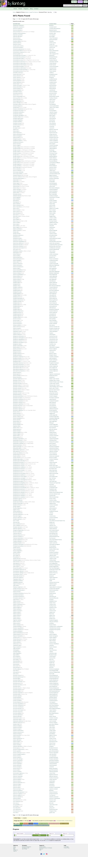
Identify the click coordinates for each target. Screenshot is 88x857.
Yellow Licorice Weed (54, 107)
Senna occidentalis (19, 170)
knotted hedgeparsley (53, 566)
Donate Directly (42, 846)
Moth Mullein (52, 725)
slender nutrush (52, 94)
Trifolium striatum (17, 618)
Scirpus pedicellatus (19, 86)
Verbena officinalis (17, 740)
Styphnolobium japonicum (21, 449)
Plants (20, 8)
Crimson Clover (52, 610)
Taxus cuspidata (20, 525)
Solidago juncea (17, 296)
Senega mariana (23, 156)
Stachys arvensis (18, 413)
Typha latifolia (16, 654)
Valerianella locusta (19, 717)
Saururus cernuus (17, 44)
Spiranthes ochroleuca (21, 386)
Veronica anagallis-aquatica (19, 754)
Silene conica (16, 208)
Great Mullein (52, 733)
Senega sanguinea (23, 164)
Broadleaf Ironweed (53, 747)
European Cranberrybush (54, 787)
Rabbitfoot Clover (53, 601)
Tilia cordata (16, 555)
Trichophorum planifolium (21, 593)
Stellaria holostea (17, 430)
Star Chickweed (52, 437)
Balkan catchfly (52, 211)
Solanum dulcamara (18, 265)
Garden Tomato (52, 266)
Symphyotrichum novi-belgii (22, 478)
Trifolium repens (17, 616)
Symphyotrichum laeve (22, 471)
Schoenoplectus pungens (21, 66)
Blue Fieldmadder (53, 194)
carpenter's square (53, 112)
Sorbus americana (19, 326)
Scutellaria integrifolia (18, 120)
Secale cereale (16, 126)
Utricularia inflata (18, 680)
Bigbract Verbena (53, 735)
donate (47, 840)
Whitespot (51, 422)
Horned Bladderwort (53, 675)
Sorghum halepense (19, 334)
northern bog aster (53, 462)
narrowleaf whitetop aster (54, 173)
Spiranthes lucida (21, 385)
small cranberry (52, 711)
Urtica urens (16, 673)
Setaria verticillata (19, 189)
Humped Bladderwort (53, 678)
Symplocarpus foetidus (24, 501)
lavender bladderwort (53, 692)
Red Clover (51, 613)
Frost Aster (51, 484)
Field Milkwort (52, 164)
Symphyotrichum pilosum (22, 484)
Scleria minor (18, 94)
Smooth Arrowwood (53, 793)
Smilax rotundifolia (17, 260)
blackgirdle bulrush (53, 74)
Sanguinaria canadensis (18, 25)
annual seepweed (53, 454)
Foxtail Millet (52, 181)
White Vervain (52, 744)
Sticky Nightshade (53, 274)
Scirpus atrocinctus (19, 74)
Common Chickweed (53, 435)
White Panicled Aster (53, 473)
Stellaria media (18, 435)
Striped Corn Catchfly (53, 208)
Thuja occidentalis (17, 549)
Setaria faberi (17, 180)
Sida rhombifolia (17, 198)
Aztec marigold (52, 509)
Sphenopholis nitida (21, 367)
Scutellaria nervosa (18, 123)
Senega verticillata (23, 165)
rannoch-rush (52, 47)
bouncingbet (52, 36)
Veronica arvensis (17, 755)
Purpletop (51, 599)
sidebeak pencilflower (54, 448)
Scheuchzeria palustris (18, 47)
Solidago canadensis (18, 287)
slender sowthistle (53, 323)
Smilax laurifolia (17, 255)
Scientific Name (16, 23)
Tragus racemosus (18, 583)
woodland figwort (53, 113)
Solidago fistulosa (18, 290)
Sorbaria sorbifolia (19, 325)
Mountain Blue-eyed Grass (55, 246)
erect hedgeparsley (53, 563)
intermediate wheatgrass (54, 544)
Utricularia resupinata (23, 692)
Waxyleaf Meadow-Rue (54, 536)
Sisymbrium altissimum (18, 235)
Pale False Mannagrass (54, 568)
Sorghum (51, 333)
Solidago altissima (17, 280)
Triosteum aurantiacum (20, 629)
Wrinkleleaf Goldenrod (54, 309)
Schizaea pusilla (18, 53)
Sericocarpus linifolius (20, 173)
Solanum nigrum (17, 268)
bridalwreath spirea (53, 375)
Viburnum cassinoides (18, 776)
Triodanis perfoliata (19, 626)
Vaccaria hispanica (20, 702)
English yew (52, 522)
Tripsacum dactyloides (19, 635)
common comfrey (53, 500)
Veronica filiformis (18, 762)
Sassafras (51, 41)
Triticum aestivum (17, 642)
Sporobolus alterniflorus (25, 396)
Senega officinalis (18, 159)
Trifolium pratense (17, 613)
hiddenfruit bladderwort (54, 676)
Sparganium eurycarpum (20, 342)
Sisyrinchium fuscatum (20, 244)
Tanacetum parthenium (20, 514)
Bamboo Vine (52, 257)
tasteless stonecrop (53, 135)
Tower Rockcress (53, 650)
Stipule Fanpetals (53, 202)
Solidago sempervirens (18, 310)
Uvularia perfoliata (17, 697)
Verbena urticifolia (17, 744)
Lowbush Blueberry (53, 703)
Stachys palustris (17, 419)
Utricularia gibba (17, 678)
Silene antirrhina (17, 203)
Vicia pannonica (18, 811)
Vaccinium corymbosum (18, 706)
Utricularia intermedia (19, 681)
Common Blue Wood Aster (55, 467)
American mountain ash (54, 326)
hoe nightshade (52, 269)
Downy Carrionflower (53, 258)
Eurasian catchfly (53, 224)
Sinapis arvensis (17, 233)
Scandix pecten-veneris (18, 45)
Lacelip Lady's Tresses (54, 383)
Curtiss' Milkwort (52, 151)
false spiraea (52, 325)
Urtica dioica (16, 670)
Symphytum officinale (18, 500)
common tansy (52, 516)
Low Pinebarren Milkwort (54, 162)
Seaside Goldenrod (53, 310)
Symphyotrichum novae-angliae (23, 476)
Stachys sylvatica (17, 422)
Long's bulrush (52, 83)
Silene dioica (18, 214)
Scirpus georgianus (18, 80)
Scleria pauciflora (20, 98)
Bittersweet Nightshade (54, 265)
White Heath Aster (53, 470)
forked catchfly (52, 213)
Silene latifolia (17, 219)
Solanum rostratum (18, 273)
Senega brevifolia (24, 148)
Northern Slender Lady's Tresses (56, 381)
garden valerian (52, 716)
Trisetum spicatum (19, 640)
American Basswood (53, 553)
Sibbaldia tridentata (22, 195)
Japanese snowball (53, 788)
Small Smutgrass (53, 407)
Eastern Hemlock (53, 646)
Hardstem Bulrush (53, 60)
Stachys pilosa (17, 421)
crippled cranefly (52, 558)
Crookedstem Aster (53, 487)
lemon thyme (52, 550)
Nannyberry (51, 784)
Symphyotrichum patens (22, 481)
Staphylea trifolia (17, 426)
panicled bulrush (52, 85)
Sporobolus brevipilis (22, 397)
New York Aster (52, 478)
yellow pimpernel (53, 508)
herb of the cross (52, 740)
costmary (51, 512)
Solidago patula (19, 304)
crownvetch (51, 127)
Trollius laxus (17, 643)
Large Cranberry (52, 710)
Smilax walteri (17, 262)
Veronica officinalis (17, 765)
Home (14, 12)
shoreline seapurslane (54, 178)
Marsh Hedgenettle (53, 419)
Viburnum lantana (17, 781)
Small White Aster (53, 490)
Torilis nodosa (18, 566)
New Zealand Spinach (54, 530)
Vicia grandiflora (18, 804)
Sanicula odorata (23, 31)
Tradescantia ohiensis (18, 575)
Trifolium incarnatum (18, 610)
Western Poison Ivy (53, 572)
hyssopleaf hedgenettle (54, 418)
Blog (31, 8)
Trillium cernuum (17, 621)
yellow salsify (52, 579)
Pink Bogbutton (52, 104)
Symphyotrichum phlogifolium (25, 482)
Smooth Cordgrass (53, 396)
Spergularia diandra (21, 358)
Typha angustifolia (17, 653)
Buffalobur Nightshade (54, 273)
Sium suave (17, 249)
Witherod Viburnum (53, 776)
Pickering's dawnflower (54, 446)
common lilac (52, 506)
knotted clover (52, 618)
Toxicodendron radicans (20, 571)
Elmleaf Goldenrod (53, 317)
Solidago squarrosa (18, 314)
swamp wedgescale (53, 370)
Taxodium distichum (19, 519)
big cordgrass (52, 345)
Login (85, 1)
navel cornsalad (52, 721)
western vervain (52, 738)
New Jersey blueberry (54, 705)
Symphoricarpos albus (21, 459)
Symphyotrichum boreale (25, 462)
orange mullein (52, 730)
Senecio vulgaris (17, 145)
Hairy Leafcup (52, 251)
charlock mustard (53, 233)
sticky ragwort (52, 143)
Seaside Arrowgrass (53, 620)
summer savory (52, 42)
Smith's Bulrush (52, 58)
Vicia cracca (16, 803)
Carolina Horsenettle (53, 263)
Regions (26, 8)
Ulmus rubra (17, 665)
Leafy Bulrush (52, 90)
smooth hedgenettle (53, 424)
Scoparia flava (20, 107)
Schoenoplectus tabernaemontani (24, 69)
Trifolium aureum (18, 602)
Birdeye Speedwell (53, 768)
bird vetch (51, 803)
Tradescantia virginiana (18, 577)
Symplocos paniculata (20, 503)
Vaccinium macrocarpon (19, 710)
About (15, 8)
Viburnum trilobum (17, 798)
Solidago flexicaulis (17, 292)
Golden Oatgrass (53, 637)
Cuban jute (51, 198)
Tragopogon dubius (18, 579)
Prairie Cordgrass (53, 348)
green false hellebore (53, 724)
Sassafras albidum (19, 41)
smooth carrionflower (53, 254)
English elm (51, 662)
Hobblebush (52, 782)
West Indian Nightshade (54, 271)
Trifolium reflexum (17, 615)
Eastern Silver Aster (53, 465)
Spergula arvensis (17, 351)
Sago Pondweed (52, 445)
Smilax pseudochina (18, 257)
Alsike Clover (52, 609)
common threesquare (53, 66)
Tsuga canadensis (19, 646)
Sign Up (74, 1)
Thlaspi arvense (17, 547)
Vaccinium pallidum (18, 713)
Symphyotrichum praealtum (23, 486)
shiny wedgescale (53, 367)
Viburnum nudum (17, 785)
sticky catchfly (52, 205)
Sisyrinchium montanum (20, 246)
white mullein (52, 727)
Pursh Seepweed (53, 452)
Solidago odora (17, 303)
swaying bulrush (52, 68)
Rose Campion (52, 209)
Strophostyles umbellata (23, 443)
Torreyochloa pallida (20, 568)
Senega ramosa (23, 162)
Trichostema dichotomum (19, 596)
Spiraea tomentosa (17, 377)
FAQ (40, 849)
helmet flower (52, 120)
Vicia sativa (16, 812)
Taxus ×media (16, 520)
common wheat (52, 642)
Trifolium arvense (17, 601)
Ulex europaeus (17, 656)
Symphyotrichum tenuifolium (22, 493)
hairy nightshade (52, 279)
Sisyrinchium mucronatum (20, 247)
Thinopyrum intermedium (25, 544)
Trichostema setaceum (19, 598)
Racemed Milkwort (53, 161)
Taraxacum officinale (19, 517)
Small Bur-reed (52, 344)
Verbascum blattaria (18, 725)
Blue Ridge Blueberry (53, 713)
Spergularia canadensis (21, 356)
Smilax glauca (17, 252)
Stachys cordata (18, 416)
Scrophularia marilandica (19, 112)
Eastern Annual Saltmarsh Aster (56, 492)
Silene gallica (16, 217)
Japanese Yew (52, 525)
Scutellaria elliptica (21, 116)
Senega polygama (24, 161)
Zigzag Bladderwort (53, 695)
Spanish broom (52, 350)
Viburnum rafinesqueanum (20, 792)
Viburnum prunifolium (18, 790)
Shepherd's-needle (53, 45)
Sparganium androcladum (22, 337)
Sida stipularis (17, 202)
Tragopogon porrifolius (18, 580)
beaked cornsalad (53, 719)
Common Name (52, 23)
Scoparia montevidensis (22, 109)
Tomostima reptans (27, 560)
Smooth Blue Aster (53, 471)
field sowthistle (52, 318)
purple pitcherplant (53, 39)
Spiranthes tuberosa (18, 391)
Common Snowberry (53, 459)
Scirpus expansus (18, 79)
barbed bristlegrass (53, 191)
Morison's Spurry (52, 353)
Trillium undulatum (18, 624)
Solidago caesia (17, 285)
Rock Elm (51, 667)
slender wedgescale (53, 366)
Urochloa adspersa (21, 669)
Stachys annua (17, 411)
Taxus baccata (16, 522)
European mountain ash (54, 328)
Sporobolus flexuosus (23, 405)
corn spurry (51, 351)
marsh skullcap (52, 118)
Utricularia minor (17, 686)
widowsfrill (51, 225)
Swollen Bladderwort (53, 680)
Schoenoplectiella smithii (22, 58)
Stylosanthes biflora (19, 448)
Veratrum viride (17, 724)
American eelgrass (53, 722)
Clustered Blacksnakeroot (54, 31)
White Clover (52, 616)
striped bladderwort (53, 694)
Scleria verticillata (20, 102)
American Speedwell (53, 752)
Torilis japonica (19, 563)
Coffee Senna (52, 170)
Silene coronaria (19, 209)
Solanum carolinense (18, 263)
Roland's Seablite (53, 457)
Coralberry (51, 460)
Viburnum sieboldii (18, 796)
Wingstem (51, 746)
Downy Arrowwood (53, 792)
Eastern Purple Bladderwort (55, 689)
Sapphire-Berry (52, 503)
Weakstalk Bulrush (53, 56)
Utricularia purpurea (18, 689)
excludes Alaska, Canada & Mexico (64, 820)
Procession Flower (53, 153)
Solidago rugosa (17, 309)
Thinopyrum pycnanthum (22, 546)
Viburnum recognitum (19, 793)
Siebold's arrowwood (53, 796)
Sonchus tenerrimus (18, 323)
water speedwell (52, 754)
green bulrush (52, 75)
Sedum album (16, 131)
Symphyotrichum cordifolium (22, 467)
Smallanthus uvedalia (22, 251)
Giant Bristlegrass (53, 183)
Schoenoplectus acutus (26, 60)
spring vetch (51, 807)
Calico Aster (51, 475)
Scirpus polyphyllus (18, 90)
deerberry (51, 714)
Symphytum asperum (19, 498)
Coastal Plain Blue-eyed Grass (55, 244)
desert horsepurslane (53, 590)
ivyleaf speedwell (53, 763)
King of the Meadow (53, 534)
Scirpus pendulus (18, 88)
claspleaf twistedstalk (53, 438)
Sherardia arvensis (17, 194)
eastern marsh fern (53, 542)
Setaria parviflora (20, 184)
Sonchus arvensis (17, 318)
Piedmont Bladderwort (54, 687)
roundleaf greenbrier (53, 260)
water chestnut (52, 585)
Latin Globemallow (53, 364)
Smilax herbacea (17, 254)
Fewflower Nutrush (53, 98)
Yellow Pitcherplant (53, 38)
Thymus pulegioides (18, 550)
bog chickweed (52, 427)
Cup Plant (51, 228)
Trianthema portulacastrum (19, 590)
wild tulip (51, 648)
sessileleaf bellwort (53, 700)
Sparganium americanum (19, 336)
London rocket (52, 236)
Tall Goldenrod (52, 280)
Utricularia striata (20, 694)
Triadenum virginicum (19, 587)
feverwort (51, 631)
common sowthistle (53, 321)
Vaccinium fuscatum (18, 708)
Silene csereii (17, 211)
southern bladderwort (53, 683)
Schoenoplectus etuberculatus (22, 63)
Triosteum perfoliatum (18, 631)
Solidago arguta (17, 282)
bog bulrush (51, 55)
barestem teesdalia (53, 527)
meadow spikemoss (53, 139)
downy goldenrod (53, 306)
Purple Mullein (52, 732)
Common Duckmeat (53, 394)
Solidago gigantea (18, 293)
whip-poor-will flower (53, 621)
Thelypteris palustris (19, 542)
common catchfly (52, 217)
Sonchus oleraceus (17, 321)
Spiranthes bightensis (20, 378)
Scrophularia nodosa (18, 113)
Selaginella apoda (19, 139)
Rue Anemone (52, 538)
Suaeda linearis (19, 454)
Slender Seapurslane (53, 176)
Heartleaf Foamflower (53, 552)
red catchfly (51, 214)
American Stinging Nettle (54, 672)
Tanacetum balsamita (18, 512)
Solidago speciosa (18, 312)
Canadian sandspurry (53, 356)
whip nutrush (52, 101)
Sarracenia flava (17, 38)
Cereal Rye (51, 126)
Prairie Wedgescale (53, 369)
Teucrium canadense (18, 531)
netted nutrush (52, 99)
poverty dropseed (53, 410)
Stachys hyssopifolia (19, 418)
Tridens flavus (18, 599)
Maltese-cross (52, 206)
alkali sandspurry (53, 358)
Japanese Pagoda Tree (54, 449)
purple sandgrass (53, 634)
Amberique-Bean (53, 440)
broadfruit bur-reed (53, 342)
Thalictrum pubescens (19, 534)
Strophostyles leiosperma (23, 441)
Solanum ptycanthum (19, 271)
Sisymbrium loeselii (17, 238)
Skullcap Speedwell (53, 771)
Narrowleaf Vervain (53, 741)
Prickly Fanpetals (53, 200)
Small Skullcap (52, 124)
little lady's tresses (53, 391)
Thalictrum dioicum (17, 533)
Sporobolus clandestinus (22, 399)
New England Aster (53, 476)
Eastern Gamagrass (53, 635)
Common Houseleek (53, 142)
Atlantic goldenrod (53, 282)
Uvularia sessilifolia (17, 700)
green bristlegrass (53, 192)
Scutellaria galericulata (18, 118)
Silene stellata (19, 225)
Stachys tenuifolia (18, 424)
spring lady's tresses (53, 393)
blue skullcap (52, 121)
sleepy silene (52, 203)
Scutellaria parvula (18, 124)
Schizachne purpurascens (21, 49)
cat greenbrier (52, 252)
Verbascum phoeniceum (18, 732)
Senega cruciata (23, 150)
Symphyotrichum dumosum (22, 468)
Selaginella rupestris (19, 140)
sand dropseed (52, 404)
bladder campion (52, 219)
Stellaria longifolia (20, 432)
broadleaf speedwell (53, 757)
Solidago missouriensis (19, 299)
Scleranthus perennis (18, 93)
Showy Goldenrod (53, 288)
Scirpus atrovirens (18, 75)
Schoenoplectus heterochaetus (23, 64)
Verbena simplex (18, 741)
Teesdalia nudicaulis (20, 527)
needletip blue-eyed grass (54, 247)
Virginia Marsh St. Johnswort (55, 587)
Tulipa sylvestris (17, 648)
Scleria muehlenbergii (19, 96)
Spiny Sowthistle (52, 320)
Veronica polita (17, 770)
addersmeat (51, 430)
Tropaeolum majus (17, 645)
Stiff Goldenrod (52, 307)
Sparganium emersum (20, 340)
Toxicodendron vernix (20, 574)
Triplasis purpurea (20, 634)
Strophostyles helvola (19, 440)
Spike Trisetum (52, 640)
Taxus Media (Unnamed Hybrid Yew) (57, 520)
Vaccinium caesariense (19, 705)
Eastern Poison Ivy (53, 571)
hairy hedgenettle (53, 421)
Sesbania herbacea (20, 175)
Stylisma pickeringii (23, 446)
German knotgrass (53, 91)
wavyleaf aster (52, 495)
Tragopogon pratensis (18, 582)
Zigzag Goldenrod (53, 292)
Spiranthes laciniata (20, 383)
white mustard (52, 232)
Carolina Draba (52, 560)
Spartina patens (19, 347)
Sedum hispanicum (17, 132)
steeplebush (52, 377)
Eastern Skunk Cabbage (54, 501)
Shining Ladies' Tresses (54, 385)
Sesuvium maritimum (25, 176)
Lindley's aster (52, 463)
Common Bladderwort (54, 684)
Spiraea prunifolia (20, 375)
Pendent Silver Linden (54, 557)
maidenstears (52, 227)
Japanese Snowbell (53, 451)
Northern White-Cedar (54, 549)
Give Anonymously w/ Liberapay (45, 847)
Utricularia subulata (17, 695)
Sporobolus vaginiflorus (24, 410)
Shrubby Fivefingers (53, 195)
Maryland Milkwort (53, 156)
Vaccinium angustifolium (19, 703)
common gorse (52, 656)
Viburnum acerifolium (18, 774)
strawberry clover (53, 607)
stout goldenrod (52, 314)
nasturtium (51, 645)
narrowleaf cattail (53, 653)
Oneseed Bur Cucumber (54, 197)
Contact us (42, 839)
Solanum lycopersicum (18, 266)
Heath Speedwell (53, 765)
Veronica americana (21, 752)
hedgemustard (52, 239)
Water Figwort (52, 115)
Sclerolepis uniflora (24, 104)
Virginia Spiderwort (53, 577)
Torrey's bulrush (52, 71)
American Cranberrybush (54, 798)
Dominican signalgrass (54, 669)
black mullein (52, 728)
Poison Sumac (52, 574)
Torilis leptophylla (19, 564)
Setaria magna (18, 183)
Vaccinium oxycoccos (18, 711)
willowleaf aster (52, 486)
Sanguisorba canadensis (19, 26)
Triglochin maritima (17, 620)
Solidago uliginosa (18, 315)
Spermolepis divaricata (22, 362)
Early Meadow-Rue (53, 533)
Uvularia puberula (18, 698)
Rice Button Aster (53, 468)
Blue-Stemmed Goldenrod (54, 285)
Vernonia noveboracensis (20, 749)
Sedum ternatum (18, 137)
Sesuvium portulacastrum (19, 178)
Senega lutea (22, 154)
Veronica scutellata (17, 771)
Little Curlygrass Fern (53, 53)
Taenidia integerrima (19, 508)
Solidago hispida (20, 295)
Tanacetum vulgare (17, 516)
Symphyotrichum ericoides (22, 470)
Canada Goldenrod (53, 287)
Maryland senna (52, 168)
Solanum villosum (18, 279)
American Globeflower (54, 643)
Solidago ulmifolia (20, 317)
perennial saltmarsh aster (54, 493)
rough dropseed (52, 399)
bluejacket (51, 575)
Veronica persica (17, 768)
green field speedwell (53, 751)
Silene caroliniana (18, 205)
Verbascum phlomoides (18, 730)
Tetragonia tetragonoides (21, 530)
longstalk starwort (53, 434)
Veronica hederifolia (18, 763)
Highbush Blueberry (53, 706)
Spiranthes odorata (20, 388)
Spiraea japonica (17, 374)
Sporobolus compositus (20, 400)
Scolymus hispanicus (18, 105)
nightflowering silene (53, 222)
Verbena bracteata (21, 735)
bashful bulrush (52, 593)
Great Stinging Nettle (53, 670)
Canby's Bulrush (52, 63)
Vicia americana (19, 799)
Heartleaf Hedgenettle (54, 416)
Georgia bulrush (52, 80)
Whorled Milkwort (53, 146)
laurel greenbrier (52, 255)
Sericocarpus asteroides (18, 172)
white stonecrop (52, 131)
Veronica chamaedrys (18, 760)
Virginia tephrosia (53, 528)
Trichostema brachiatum (18, 594)
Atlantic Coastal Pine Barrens (31, 12)
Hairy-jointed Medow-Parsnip (55, 539)
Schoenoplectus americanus (27, 61)
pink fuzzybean (52, 443)
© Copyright (66, 846)
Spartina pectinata (19, 348)
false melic (51, 49)
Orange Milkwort (52, 154)
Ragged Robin (52, 216)
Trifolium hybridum (17, 609)
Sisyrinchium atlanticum (21, 243)
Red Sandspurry (52, 361)
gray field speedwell (53, 770)
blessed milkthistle (53, 230)
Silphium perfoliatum (18, 228)
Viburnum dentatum (17, 777)
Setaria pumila (21, 186)
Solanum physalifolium (19, 269)
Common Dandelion (53, 517)
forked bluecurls (52, 596)
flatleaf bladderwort (53, 681)
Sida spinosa (16, 200)
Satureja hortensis (17, 42)
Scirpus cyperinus (19, 77)
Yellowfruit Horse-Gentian (54, 628)
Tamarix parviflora (18, 511)
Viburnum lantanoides (19, 782)
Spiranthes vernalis (21, 393)
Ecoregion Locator (25, 847)
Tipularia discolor (19, 558)
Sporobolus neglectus (19, 408)
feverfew (51, 514)
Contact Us (15, 849)
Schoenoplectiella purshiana (22, 56)
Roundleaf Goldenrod (53, 304)
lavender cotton (52, 33)
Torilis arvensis (19, 561)
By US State (24, 848)
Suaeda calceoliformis (20, 452)
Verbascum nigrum (17, 728)
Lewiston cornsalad (53, 717)
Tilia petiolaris (17, 557)
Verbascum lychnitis (18, 727)
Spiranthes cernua (19, 380)
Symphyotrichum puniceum (23, 489)
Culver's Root (52, 773)
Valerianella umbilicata (22, 721)
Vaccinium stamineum (18, 714)
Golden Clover (52, 602)
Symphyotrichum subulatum (23, 492)
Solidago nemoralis (18, 301)
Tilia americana (17, 553)
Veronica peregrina (17, 766)
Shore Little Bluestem (53, 50)
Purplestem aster (53, 489)
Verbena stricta (17, 743)
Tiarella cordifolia (17, 552)
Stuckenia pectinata (19, 445)
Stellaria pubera (18, 437)
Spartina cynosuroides (19, 345)
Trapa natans (16, 585)
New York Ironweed (53, 749)
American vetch (52, 799)
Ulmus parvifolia (17, 661)
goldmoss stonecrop (53, 129)
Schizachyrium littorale (22, 50)
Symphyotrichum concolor (22, 465)
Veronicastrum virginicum (20, 773)
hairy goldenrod (52, 295)
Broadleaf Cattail (52, 654)
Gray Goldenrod (52, 301)
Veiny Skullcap (52, 123)
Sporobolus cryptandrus (21, 404)
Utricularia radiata (18, 691)
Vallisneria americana (19, 722)
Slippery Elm (52, 665)
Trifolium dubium (18, 605)
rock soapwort (52, 34)
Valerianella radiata (19, 719)
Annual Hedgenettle (53, 411)
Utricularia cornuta (18, 675)
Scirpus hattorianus (19, 82)
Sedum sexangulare (18, 135)
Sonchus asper (18, 320)
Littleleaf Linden (52, 555)
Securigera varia (19, 127)
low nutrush (51, 102)
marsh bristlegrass (53, 184)
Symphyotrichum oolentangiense (24, 479)
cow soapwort (52, 702)
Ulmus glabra (17, 659)
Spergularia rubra (21, 361)
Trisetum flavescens (20, 639)
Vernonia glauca (18, 747)
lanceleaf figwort (52, 110)
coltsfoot (51, 651)
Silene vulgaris (20, 227)
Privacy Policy (66, 847)
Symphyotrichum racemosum (23, 490)
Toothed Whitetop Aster (54, 172)
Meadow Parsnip (53, 541)
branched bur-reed (53, 337)
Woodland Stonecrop (53, 137)
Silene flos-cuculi (21, 216)
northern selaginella (53, 140)
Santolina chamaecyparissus (19, 33)
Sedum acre (16, 129)
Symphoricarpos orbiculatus (21, 460)
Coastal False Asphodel (54, 588)
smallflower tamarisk (53, 511)
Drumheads (51, 150)
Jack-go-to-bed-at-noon (54, 582)
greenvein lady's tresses (54, 389)
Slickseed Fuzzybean (53, 441)
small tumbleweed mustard (55, 238)
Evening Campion (53, 221)
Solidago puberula (18, 306)
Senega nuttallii (25, 157)
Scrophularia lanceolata (19, 110)
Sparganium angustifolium (20, 339)
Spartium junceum (17, 350)
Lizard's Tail (51, 44)
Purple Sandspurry (53, 359)
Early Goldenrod (52, 296)
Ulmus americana (17, 657)
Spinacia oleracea (17, 372)
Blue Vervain (52, 736)
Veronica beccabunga (18, 758)
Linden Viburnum (53, 779)
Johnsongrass (52, 334)
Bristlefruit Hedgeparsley (54, 564)
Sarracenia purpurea (18, 39)
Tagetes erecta (16, 509)
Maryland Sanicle (53, 30)
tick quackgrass (52, 546)
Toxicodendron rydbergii (23, 572)
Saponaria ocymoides (18, 34)
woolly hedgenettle (53, 415)
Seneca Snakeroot (53, 159)
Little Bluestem (52, 52)
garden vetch (52, 812)
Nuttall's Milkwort (53, 157)
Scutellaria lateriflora (18, 121)
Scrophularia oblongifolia (20, 115)
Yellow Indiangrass (53, 331)
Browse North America (26, 846)
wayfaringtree (52, 781)
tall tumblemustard (53, 235)
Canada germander (53, 531)
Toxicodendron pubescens (19, 569)
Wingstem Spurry (53, 355)
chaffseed (51, 72)
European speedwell (53, 758)
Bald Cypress (52, 519)
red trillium (51, 623)
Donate (80, 1)
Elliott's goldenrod (53, 298)
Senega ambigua (24, 146)
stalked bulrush (52, 86)
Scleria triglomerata (18, 101)
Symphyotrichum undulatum (22, 495)
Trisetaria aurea (22, 637)
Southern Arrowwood (53, 777)
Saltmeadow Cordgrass (54, 347)
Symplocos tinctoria (19, 504)
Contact (36, 8)
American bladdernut (53, 426)
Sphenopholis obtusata (21, 369)
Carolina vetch (52, 801)
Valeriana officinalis (17, 716)
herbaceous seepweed (54, 456)
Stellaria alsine (17, 427)
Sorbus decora (20, 329)
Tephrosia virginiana (19, 528)
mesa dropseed (52, 405)
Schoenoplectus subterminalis (22, 68)
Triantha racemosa (20, 588)
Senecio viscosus (17, 143)
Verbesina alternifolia (22, 746)
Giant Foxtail (52, 180)
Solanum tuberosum (18, 277)
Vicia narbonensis (17, 809)
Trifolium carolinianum (19, 604)
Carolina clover (52, 604)
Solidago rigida (17, 307)
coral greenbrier (52, 262)
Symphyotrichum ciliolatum (24, 463)
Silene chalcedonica (21, 206)
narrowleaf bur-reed (53, 339)
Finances (41, 848)
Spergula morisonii (18, 353)
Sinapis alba (16, 232)
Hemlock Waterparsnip (54, 249)
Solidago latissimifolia (18, 298)
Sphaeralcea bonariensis (21, 364)
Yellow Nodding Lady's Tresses (56, 386)
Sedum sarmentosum (19, 134)
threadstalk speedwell (54, 762)
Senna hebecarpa (22, 167)
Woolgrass (51, 77)
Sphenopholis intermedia (21, 366)
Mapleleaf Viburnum (53, 774)
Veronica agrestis (17, 751)
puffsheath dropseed (53, 408)
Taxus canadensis (19, 523)
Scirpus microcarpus (21, 85)
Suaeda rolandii (22, 457)
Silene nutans (16, 224)
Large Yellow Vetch (53, 804)
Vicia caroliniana (18, 801)
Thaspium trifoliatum (20, 541)
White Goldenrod (53, 284)
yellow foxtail (52, 186)
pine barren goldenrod (54, 290)
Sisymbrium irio (17, 236)
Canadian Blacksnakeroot (54, 28)
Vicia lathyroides (17, 807)
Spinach (51, 372)
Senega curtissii (24, 151)
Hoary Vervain (52, 743)
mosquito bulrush (53, 82)
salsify (50, 580)
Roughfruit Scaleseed (54, 362)
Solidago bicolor (17, 284)
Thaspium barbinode (20, 539)
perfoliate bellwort (53, 697)
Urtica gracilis (17, 672)
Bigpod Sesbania (53, 175)
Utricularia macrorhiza (19, 684)
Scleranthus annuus (18, 91)
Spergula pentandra (18, 355)
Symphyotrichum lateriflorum (24, 475)
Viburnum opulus (17, 787)
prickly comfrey (52, 498)
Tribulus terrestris (17, 591)
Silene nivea (20, 221)
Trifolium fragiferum (17, 607)
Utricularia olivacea (21, 687)
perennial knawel (53, 93)
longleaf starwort (52, 432)
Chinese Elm (52, 661)
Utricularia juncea (18, 683)
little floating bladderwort (54, 691)
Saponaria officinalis (18, 36)
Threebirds (51, 632)
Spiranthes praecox (21, 389)
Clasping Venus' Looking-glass (55, 626)
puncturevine (52, 591)
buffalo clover (52, 615)
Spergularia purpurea (21, 359)
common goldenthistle (54, 105)
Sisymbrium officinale (19, 239)
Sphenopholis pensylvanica (21, 370)
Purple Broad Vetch (53, 809)
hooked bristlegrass (53, 189)
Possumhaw (52, 785)
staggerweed (52, 413)
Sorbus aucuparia (17, 328)
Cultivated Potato (53, 277)
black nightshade (53, 268)
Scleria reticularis (18, 99)
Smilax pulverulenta (18, 258)
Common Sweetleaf (53, 504)
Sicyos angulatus (17, 197)
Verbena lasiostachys (18, 738)
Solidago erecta (18, 288)
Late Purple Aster (53, 481)
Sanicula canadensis (18, 28)
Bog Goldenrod (52, 315)
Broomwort (51, 109)
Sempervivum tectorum (18, 142)
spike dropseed (52, 402)
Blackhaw (51, 790)
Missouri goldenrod (53, 299)
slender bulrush (52, 64)
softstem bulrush (52, 69)
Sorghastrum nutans (19, 331)
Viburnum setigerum (19, 795)
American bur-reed (53, 336)
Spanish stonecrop (53, 132)
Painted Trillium (52, 624)
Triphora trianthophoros (20, 632)
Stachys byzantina (18, 415)
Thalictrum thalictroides (23, 538)
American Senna (52, 167)
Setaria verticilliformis (19, 191)
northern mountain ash (54, 329)
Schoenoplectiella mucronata (24, 55)
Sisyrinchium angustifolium (19, 241)
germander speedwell (54, 760)
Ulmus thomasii (17, 667)
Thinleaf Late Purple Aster (54, 482)
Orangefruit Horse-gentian (54, 629)
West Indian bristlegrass (54, 187)
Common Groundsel (53, 145)
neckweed (51, 766)
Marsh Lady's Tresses (54, 388)
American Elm (52, 657)
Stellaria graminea (17, 429)
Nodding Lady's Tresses (54, 380)
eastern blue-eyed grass (54, 243)
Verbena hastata (17, 736)
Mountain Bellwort (53, 698)
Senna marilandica (19, 168)
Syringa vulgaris (17, 506)
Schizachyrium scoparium (21, 52)
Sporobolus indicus (19, 407)
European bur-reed (53, 340)
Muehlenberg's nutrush (54, 96)
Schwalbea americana (18, 72)
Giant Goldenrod (52, 293)
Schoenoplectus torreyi (21, 71)
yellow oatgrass (52, 639)
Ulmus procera (17, 662)
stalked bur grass (53, 583)
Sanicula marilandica (18, 30)
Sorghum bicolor (19, 333)
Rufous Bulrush (52, 88)
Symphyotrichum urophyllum (23, 497)
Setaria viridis (19, 192)
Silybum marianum (19, 230)
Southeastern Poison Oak (54, 569)
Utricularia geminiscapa (19, 676)
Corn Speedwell (52, 755)
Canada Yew (52, 523)
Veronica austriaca (17, 757)
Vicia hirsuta (17, 806)
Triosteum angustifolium (18, 628)
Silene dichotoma (18, 213)
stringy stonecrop (53, 134)
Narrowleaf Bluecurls (53, 598)
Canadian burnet (52, 26)
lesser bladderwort (53, 686)
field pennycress (52, 547)
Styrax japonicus (20, 451)
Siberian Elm (52, 664)
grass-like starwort (53, 429)
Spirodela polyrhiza (20, 394)
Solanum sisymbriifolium (19, 274)
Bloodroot (51, 25)
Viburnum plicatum (18, 788)
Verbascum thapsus (17, 733)
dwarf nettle (51, 673)
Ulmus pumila (16, 664)
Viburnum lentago (17, 784)
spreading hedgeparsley (54, 561)
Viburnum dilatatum (19, 779)
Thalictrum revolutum (18, 536)
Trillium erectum (17, 623)
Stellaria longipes (18, 434)
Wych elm (51, 659)
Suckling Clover (52, 605)
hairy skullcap (52, 116)
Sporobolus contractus (19, 402)
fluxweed (51, 594)
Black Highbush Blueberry (54, 708)
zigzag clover (52, 612)
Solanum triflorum (18, 276)
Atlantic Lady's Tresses (54, 378)
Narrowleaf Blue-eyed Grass (55, 241)
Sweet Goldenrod (53, 303)
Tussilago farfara (17, 651)
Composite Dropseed (53, 400)
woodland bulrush (53, 79)
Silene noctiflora (17, 222)
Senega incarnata (23, 153)
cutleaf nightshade (53, 276)
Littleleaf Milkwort (53, 148)
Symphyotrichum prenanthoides (26, 487)
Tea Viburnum (52, 795)
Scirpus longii (17, 83)
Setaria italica (19, 181)
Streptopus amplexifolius (20, 438)
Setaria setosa (19, 187)
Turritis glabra (16, 650)
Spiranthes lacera (19, 381)
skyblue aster (52, 479)
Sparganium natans (17, 344)
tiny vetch (51, 806)
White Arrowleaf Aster (53, 497)
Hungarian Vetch (52, 811)
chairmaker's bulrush (53, 61)
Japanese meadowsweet (54, 374)
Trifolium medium (17, 612)
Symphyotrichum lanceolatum (23, 473)
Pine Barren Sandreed (54, 397)
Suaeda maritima (19, 456)
